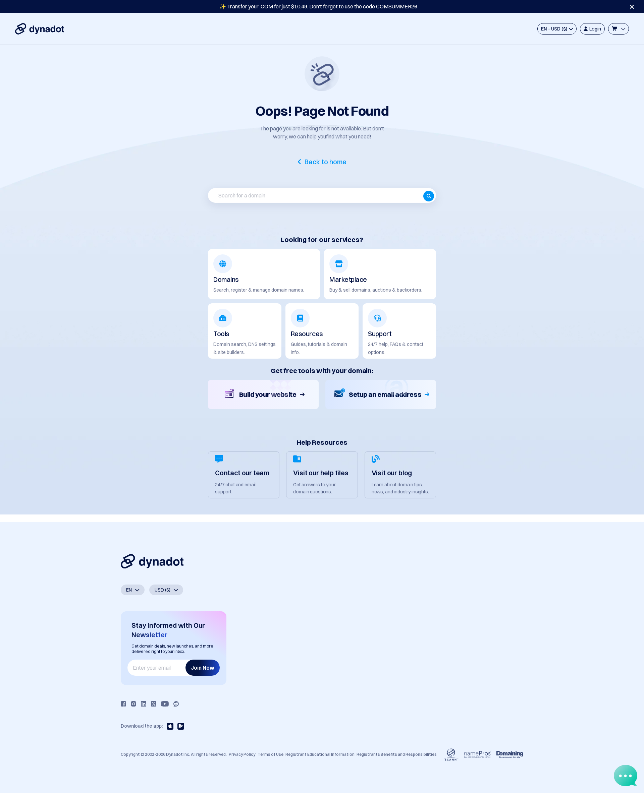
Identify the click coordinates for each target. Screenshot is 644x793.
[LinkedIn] (143, 704)
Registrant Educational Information (320, 754)
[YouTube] (165, 704)
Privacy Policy (242, 754)
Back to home (325, 162)
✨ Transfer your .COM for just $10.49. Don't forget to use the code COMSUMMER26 (318, 6)
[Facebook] (123, 704)
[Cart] (618, 29)
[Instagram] (133, 704)
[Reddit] (176, 704)
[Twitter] (153, 704)
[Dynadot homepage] (39, 29)
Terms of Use (270, 754)
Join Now (202, 667)
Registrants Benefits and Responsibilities (397, 754)
